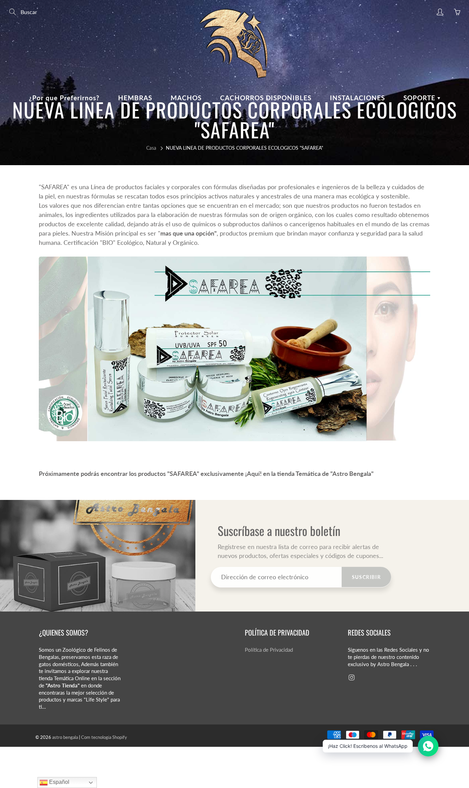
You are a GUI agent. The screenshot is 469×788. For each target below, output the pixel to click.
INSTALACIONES (357, 98)
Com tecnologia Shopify (104, 737)
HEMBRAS (135, 98)
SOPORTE (420, 98)
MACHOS (186, 98)
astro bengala (65, 737)
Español (58, 782)
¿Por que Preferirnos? (64, 98)
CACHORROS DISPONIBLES (265, 98)
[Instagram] (351, 677)
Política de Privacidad (269, 650)
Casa (151, 148)
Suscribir (366, 577)
